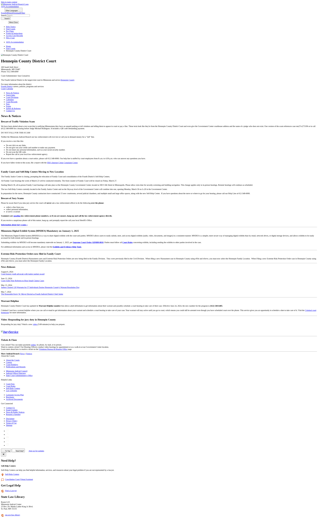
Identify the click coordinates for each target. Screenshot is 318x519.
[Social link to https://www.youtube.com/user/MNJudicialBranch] (7, 438)
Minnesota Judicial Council (16, 371)
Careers (9, 362)
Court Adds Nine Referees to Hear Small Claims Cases (22, 281)
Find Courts (10, 29)
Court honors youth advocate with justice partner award (22, 274)
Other (23, 13)
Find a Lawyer (11, 491)
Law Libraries (11, 391)
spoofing (16, 216)
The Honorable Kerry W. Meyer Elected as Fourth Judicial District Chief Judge (32, 294)
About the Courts (13, 360)
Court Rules (10, 386)
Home (8, 46)
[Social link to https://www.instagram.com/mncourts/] (7, 431)
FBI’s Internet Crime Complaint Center (62, 163)
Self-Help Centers (13, 388)
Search (3, 15)
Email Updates (12, 410)
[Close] (3, 454)
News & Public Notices (15, 412)
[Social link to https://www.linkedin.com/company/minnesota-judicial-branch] (7, 445)
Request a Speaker (13, 414)
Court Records (11, 102)
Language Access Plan (15, 395)
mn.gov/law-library (12, 515)
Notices (29, 354)
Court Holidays (12, 365)
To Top (7, 451)
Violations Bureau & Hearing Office (53, 349)
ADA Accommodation (10, 6)
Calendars (10, 100)
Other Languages (12, 11)
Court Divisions (12, 97)
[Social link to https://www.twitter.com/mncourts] (7, 434)
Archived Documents (14, 399)
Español (4, 13)
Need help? (19, 451)
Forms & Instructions (14, 33)
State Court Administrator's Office (19, 375)
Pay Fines (10, 31)
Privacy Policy (11, 421)
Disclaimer (10, 419)
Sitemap (9, 425)
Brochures (10, 397)
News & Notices (12, 93)
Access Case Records (14, 36)
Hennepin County (67, 80)
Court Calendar (7, 89)
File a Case (10, 38)
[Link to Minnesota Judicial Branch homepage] (15, 4)
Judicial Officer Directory (16, 373)
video (35, 324)
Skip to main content (9, 2)
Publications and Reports (15, 367)
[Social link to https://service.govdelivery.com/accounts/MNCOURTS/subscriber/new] (7, 442)
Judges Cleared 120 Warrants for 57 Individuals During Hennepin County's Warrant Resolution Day (40, 287)
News (22, 354)
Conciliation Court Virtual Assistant (19, 479)
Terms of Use (11, 423)
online (33, 345)
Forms (8, 106)
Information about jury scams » (14, 225)
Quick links (10, 95)
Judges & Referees (13, 108)
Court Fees (10, 384)
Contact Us (10, 111)
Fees (8, 104)
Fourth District (6, 86)
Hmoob (10, 13)
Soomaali (17, 13)
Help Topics (11, 27)
